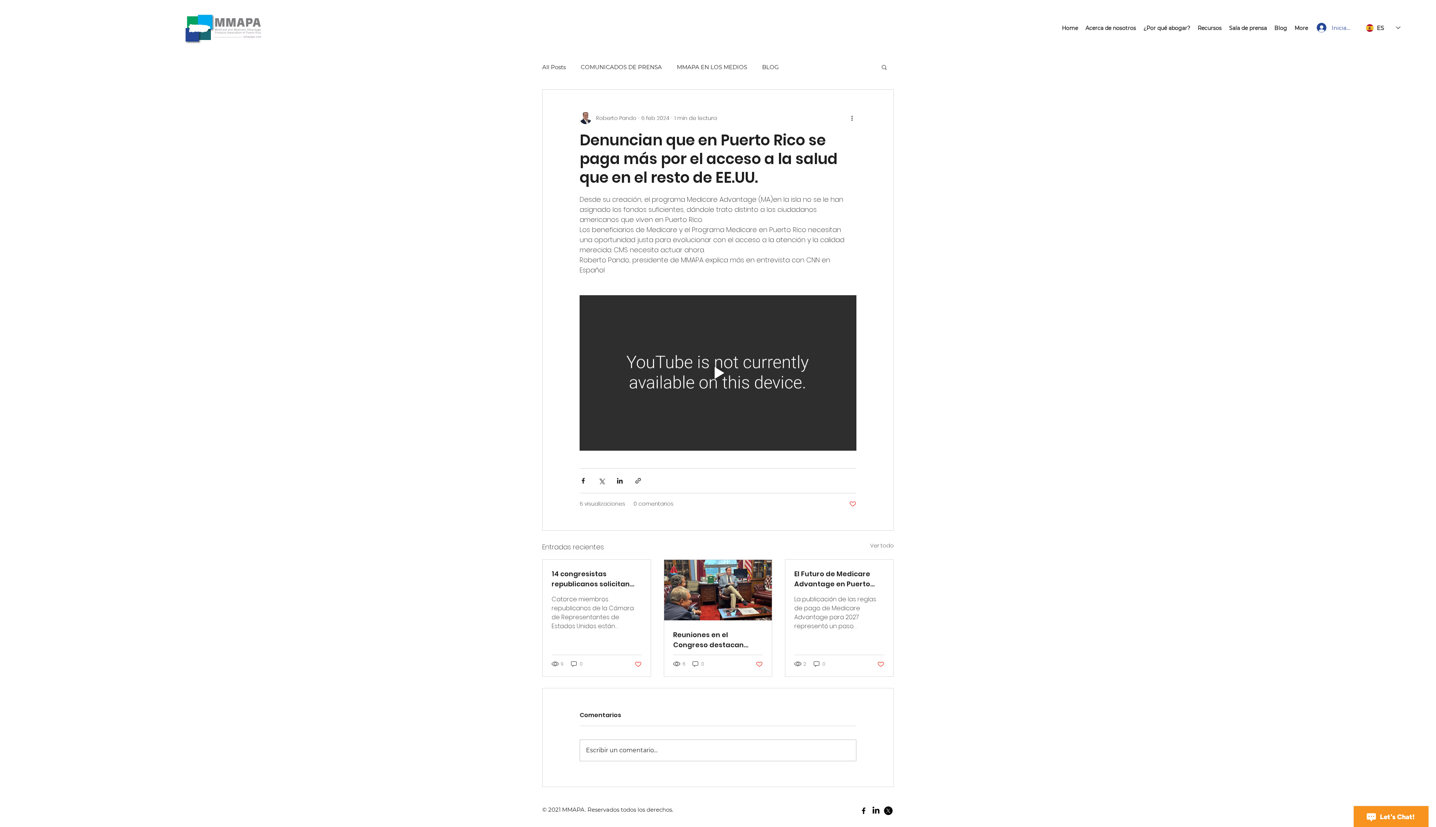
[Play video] (718, 373)
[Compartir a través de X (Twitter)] (601, 480)
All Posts (554, 67)
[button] (884, 67)
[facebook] (863, 810)
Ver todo (882, 545)
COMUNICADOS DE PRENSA (621, 67)
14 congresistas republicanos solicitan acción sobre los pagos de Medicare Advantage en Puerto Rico (595, 579)
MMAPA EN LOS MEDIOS (712, 67)
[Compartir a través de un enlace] (638, 480)
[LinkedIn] (876, 810)
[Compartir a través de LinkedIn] (619, 480)
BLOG (770, 67)
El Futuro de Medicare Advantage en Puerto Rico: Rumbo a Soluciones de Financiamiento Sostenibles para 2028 (838, 579)
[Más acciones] (851, 118)
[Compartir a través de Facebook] (583, 480)
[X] (888, 810)
